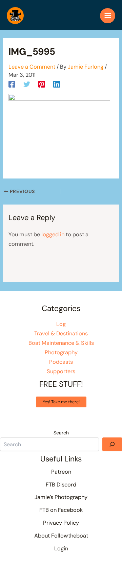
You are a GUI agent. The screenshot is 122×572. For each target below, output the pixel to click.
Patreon (61, 471)
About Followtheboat (61, 535)
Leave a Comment (31, 66)
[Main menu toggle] (107, 15)
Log (61, 324)
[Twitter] (26, 84)
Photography (61, 352)
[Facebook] (11, 84)
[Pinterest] (41, 84)
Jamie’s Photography (61, 497)
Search (61, 433)
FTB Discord (61, 484)
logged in (52, 234)
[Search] (112, 444)
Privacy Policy (61, 522)
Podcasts (61, 361)
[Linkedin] (56, 84)
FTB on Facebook (61, 510)
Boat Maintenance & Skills (61, 343)
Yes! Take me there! (61, 402)
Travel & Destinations (61, 333)
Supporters (61, 371)
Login (61, 548)
